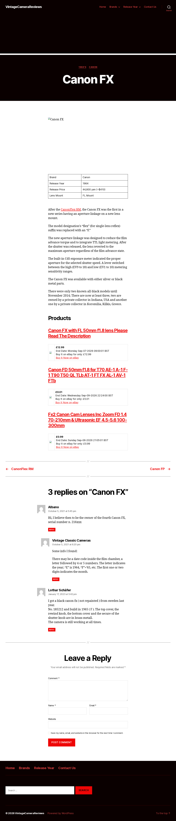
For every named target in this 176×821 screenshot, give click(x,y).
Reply (51, 530)
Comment (54, 678)
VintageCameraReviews (24, 7)
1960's (82, 67)
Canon (93, 67)
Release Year (130, 6)
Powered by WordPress (60, 813)
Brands (113, 6)
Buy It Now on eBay (67, 357)
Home (102, 6)
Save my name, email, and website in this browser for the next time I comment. (87, 733)
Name (52, 705)
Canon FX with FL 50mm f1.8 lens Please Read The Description (87, 333)
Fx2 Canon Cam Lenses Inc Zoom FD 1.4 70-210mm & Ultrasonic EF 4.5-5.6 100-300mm (87, 420)
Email (92, 705)
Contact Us (150, 6)
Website (52, 719)
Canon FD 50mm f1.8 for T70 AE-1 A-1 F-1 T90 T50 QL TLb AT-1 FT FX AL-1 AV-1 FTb (88, 375)
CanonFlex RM (71, 209)
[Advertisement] (88, 34)
